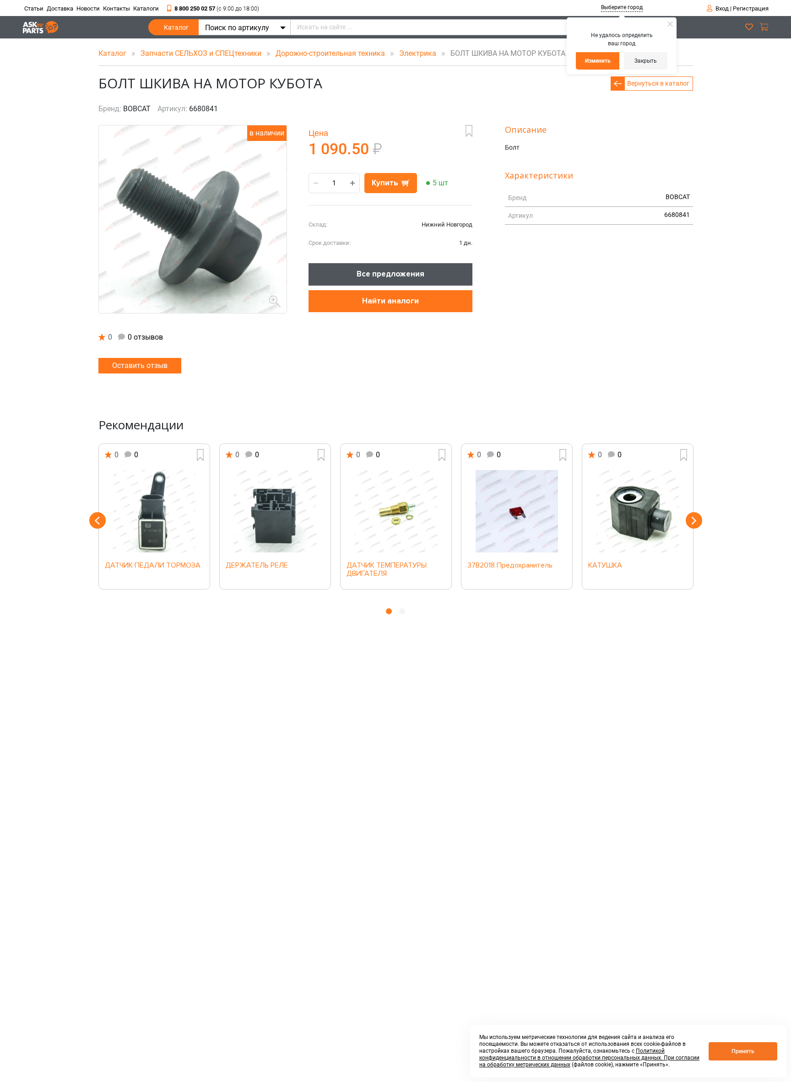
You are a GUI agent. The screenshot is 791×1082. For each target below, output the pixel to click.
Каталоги (146, 8)
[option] (154, 517)
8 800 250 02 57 (216, 8)
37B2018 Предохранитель (510, 566)
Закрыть (645, 61)
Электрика (418, 53)
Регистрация (751, 8)
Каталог (176, 27)
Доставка (60, 8)
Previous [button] (97, 520)
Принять (742, 1051)
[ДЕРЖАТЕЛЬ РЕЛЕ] (275, 511)
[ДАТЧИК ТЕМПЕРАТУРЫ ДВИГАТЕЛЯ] (396, 511)
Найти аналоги (390, 301)
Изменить (598, 61)
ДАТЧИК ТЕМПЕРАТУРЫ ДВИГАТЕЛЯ (387, 570)
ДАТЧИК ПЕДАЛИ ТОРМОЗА (152, 566)
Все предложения (390, 274)
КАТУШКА (605, 566)
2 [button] (402, 611)
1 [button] (389, 611)
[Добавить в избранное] (469, 131)
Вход (722, 8)
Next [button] (694, 520)
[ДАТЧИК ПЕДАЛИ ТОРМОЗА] (154, 511)
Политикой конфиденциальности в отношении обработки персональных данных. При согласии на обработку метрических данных (589, 1058)
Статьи (33, 8)
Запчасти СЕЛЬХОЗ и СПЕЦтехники (202, 53)
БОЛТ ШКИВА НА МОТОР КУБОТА (505, 53)
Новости (88, 8)
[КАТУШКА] (637, 511)
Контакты (116, 8)
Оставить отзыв (140, 365)
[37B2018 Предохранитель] (516, 511)
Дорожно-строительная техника (331, 53)
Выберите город (622, 7)
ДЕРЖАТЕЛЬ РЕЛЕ (257, 566)
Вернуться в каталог (658, 83)
